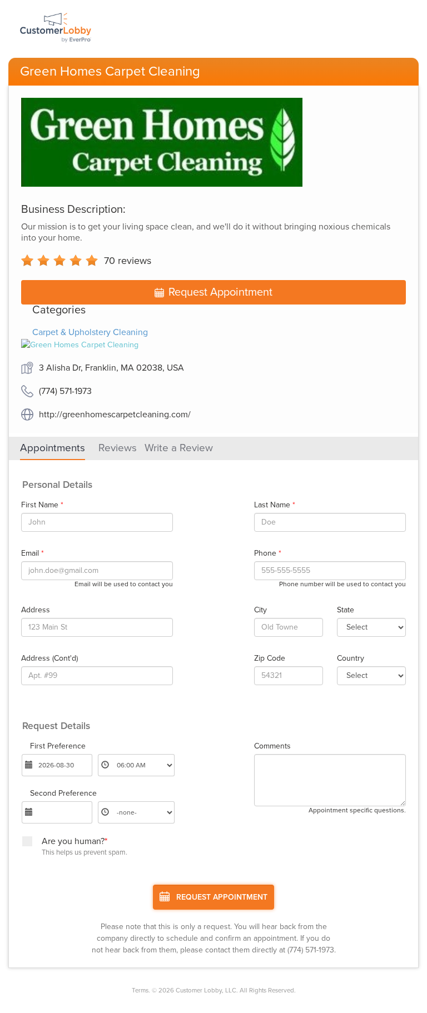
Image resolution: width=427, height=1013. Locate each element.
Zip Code (269, 658)
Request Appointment (220, 292)
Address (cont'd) (49, 658)
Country (350, 658)
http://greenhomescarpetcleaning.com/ (115, 414)
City (260, 610)
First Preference (58, 746)
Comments (272, 746)
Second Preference (63, 793)
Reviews (117, 448)
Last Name (274, 505)
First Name (42, 505)
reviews (127, 261)
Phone (267, 553)
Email (32, 553)
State (345, 610)
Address (35, 610)
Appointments (52, 448)
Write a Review (179, 448)
